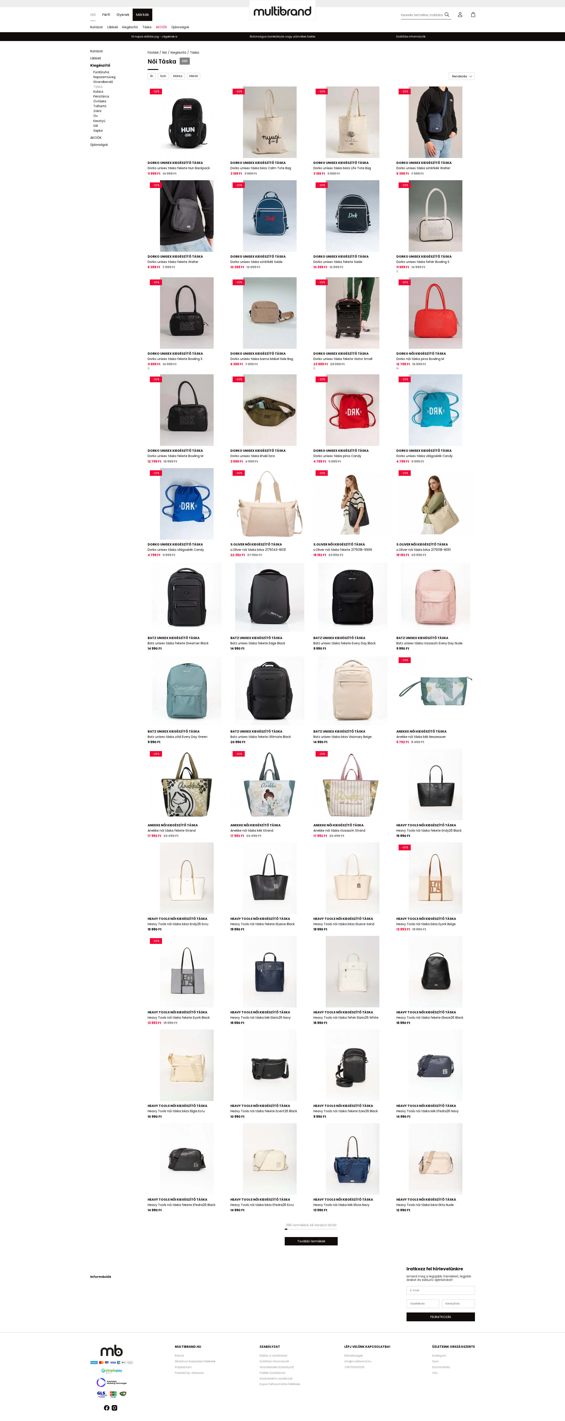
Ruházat (96, 27)
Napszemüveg (104, 77)
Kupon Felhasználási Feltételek (280, 1384)
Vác (435, 1373)
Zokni (97, 111)
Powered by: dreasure (189, 1373)
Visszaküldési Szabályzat (277, 1367)
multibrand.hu (188, 1346)
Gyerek (123, 14)
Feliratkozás (440, 1317)
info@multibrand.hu (357, 1361)
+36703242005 (354, 1367)
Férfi (106, 14)
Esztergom (439, 1355)
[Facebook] (106, 1408)
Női (93, 14)
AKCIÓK (161, 27)
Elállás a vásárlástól (273, 1355)
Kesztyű (99, 121)
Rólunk (179, 1355)
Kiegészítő (130, 27)
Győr (435, 1361)
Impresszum (183, 1367)
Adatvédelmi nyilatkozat (276, 1378)
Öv (95, 116)
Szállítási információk (274, 1361)
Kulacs (98, 91)
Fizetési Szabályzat (272, 1373)
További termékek (311, 1241)
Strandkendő (103, 82)
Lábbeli (112, 27)
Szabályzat (270, 1346)
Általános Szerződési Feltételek (195, 1361)
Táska (146, 27)
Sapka (98, 130)
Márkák (142, 14)
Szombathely (441, 1367)
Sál (95, 125)
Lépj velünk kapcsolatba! (367, 1346)
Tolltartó (99, 106)
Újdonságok (180, 27)
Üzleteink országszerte (453, 1346)
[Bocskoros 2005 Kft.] (282, 10)
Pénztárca (101, 96)
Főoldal (153, 52)
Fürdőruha (101, 72)
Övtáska (99, 101)
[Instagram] (114, 1408)
